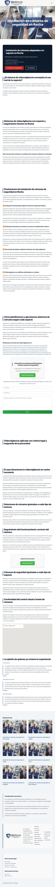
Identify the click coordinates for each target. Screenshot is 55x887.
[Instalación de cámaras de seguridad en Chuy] (40, 749)
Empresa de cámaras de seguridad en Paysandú (21, 351)
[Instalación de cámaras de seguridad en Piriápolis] (14, 772)
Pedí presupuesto (27, 563)
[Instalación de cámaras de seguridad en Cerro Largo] (14, 726)
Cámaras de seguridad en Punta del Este (19, 354)
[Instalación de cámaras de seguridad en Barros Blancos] (40, 772)
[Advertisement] (27, 107)
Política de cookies (9, 865)
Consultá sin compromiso (14, 68)
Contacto (7, 874)
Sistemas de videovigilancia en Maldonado (40, 354)
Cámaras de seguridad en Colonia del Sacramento (20, 347)
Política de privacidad (10, 863)
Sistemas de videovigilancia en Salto (22, 349)
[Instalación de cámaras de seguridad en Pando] (14, 749)
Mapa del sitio (8, 876)
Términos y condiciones (11, 867)
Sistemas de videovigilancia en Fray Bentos (25, 352)
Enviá (27, 412)
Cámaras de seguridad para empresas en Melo (14, 345)
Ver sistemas (31, 68)
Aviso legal (7, 861)
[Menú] (51, 3)
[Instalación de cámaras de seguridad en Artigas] (40, 726)
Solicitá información (27, 375)
